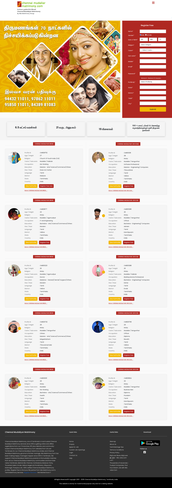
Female (149, 35)
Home (71, 441)
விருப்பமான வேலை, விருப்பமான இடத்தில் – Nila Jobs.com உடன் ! (119, 457)
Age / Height (29, 156)
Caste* (130, 50)
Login (71, 453)
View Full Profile (31, 186)
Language (28, 173)
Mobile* (130, 62)
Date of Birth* (133, 40)
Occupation (29, 164)
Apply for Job (74, 447)
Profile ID (28, 153)
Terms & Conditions (117, 450)
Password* (131, 74)
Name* (130, 31)
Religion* (131, 45)
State (26, 179)
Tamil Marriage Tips (117, 447)
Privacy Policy (114, 453)
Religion (27, 158)
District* (131, 93)
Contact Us (73, 455)
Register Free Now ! (30, 472)
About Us (113, 444)
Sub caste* (132, 56)
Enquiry (71, 444)
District (27, 176)
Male (143, 35)
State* (130, 88)
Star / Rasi (28, 170)
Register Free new (46, 186)
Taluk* (130, 98)
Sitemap (113, 441)
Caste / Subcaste (31, 161)
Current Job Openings (77, 450)
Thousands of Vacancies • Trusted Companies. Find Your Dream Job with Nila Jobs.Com (119, 466)
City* (130, 104)
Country (27, 182)
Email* (130, 67)
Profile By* (131, 82)
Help (70, 458)
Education (28, 167)
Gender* (131, 35)
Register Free (128, 186)
